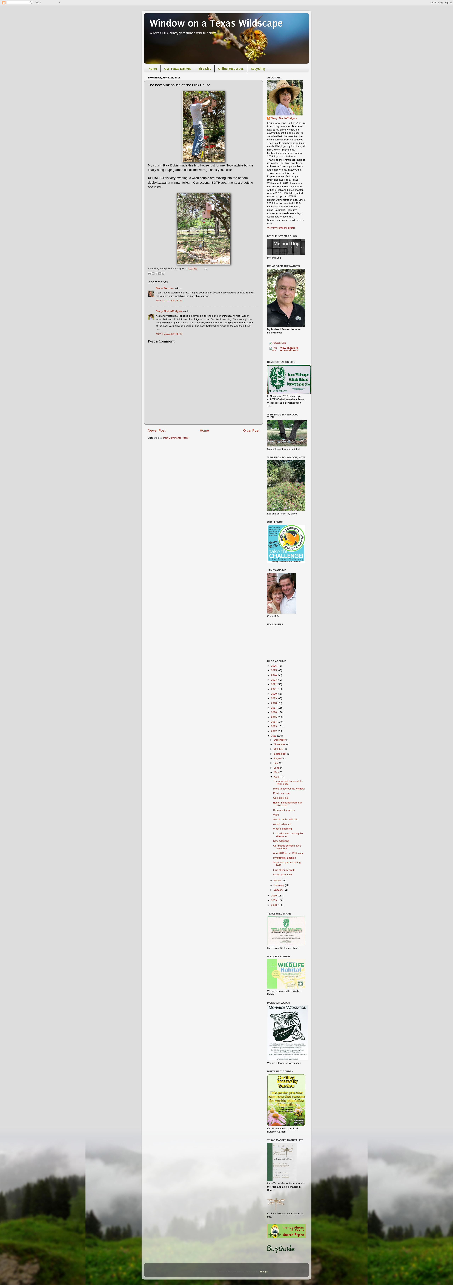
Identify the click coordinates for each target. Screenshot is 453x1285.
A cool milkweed (282, 824)
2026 (274, 665)
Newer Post (156, 430)
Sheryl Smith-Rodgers (169, 311)
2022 (274, 684)
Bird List (205, 69)
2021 (274, 689)
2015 (274, 717)
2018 (274, 703)
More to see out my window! (289, 788)
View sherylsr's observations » (289, 349)
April (277, 777)
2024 (274, 675)
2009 (274, 900)
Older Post (251, 430)
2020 (274, 693)
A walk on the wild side (285, 819)
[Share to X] (156, 273)
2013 (274, 726)
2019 (274, 698)
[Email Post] (205, 268)
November (280, 744)
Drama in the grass (284, 810)
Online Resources (231, 69)
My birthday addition (284, 857)
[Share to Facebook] (159, 273)
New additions (281, 841)
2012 (274, 731)
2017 (274, 707)
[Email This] (149, 273)
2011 (274, 735)
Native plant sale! (283, 874)
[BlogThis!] (153, 273)
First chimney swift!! (284, 870)
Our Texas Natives (177, 69)
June (277, 767)
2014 (274, 721)
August (278, 758)
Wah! (276, 814)
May (276, 772)
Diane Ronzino (165, 288)
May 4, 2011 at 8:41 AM (169, 333)
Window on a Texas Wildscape (216, 23)
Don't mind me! (281, 793)
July (276, 763)
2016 (274, 712)
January (279, 889)
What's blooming (282, 828)
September (280, 753)
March (278, 880)
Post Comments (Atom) (176, 438)
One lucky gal (280, 798)
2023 (274, 679)
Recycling (258, 69)
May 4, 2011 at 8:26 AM (169, 300)
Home (153, 69)
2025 (274, 670)
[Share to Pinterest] (163, 273)
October (279, 749)
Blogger (264, 1271)
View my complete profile (281, 228)
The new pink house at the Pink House (288, 782)
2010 (274, 895)
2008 (274, 905)
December (280, 739)
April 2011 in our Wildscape (288, 853)
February (279, 885)
